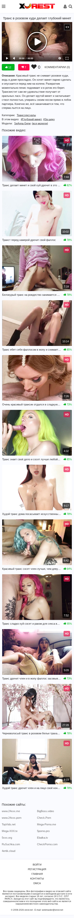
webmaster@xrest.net (52, 910)
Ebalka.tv (42, 837)
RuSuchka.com (11, 844)
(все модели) (40, 123)
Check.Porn (44, 817)
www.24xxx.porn (11, 817)
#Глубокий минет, (31, 119)
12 (9, 67)
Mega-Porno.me (46, 824)
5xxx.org (7, 837)
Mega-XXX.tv (10, 831)
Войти (37, 864)
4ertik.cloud (8, 850)
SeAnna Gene (22, 123)
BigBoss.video (45, 811)
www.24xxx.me (11, 811)
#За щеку (49, 119)
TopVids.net (8, 824)
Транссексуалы (26, 115)
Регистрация (37, 869)
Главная (37, 873)
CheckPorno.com (47, 844)
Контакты (37, 878)
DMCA (37, 883)
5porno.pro (43, 831)
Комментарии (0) (57, 67)
